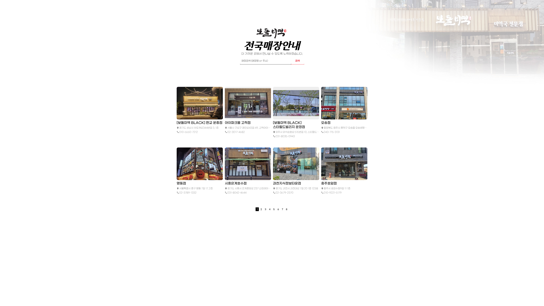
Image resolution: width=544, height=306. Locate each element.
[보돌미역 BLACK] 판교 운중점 (199, 123)
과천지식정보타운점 (287, 183)
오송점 (326, 123)
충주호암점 (329, 183)
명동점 (181, 183)
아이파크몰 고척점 (238, 123)
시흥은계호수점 (236, 183)
